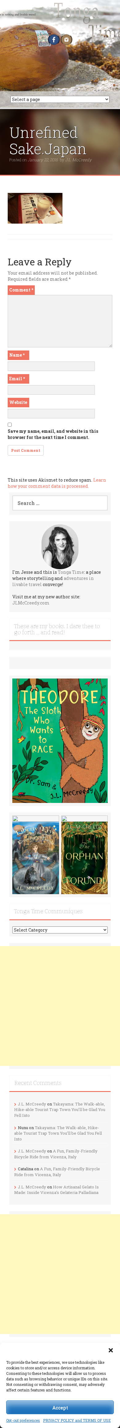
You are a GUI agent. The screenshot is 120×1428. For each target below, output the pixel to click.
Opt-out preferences (23, 1420)
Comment (21, 290)
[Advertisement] (60, 1006)
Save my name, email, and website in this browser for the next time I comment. (53, 434)
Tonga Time (71, 572)
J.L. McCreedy (78, 159)
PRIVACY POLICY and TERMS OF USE (77, 1420)
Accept (60, 1407)
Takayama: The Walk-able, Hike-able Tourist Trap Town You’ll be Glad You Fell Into (59, 1109)
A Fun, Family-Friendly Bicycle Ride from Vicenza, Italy (56, 1154)
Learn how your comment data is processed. (57, 483)
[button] (111, 1350)
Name (17, 355)
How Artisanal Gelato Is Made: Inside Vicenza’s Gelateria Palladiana (56, 1189)
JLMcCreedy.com (31, 603)
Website (18, 402)
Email (17, 378)
